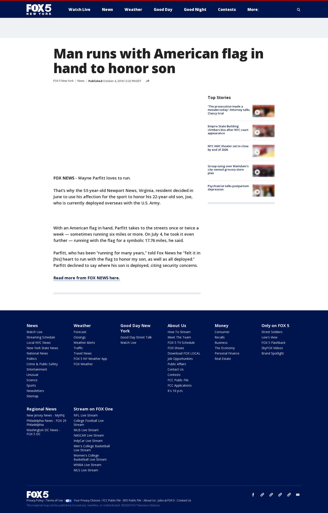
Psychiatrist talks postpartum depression (228, 188)
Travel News (83, 353)
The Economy (225, 348)
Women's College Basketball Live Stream (90, 457)
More (252, 9)
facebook (253, 494)
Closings (80, 337)
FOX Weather (83, 364)
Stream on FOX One (93, 409)
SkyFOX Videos (272, 348)
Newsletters (35, 391)
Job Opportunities (180, 358)
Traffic (78, 348)
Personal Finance (227, 353)
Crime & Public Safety (42, 364)
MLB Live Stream (86, 430)
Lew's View (269, 337)
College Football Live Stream (89, 422)
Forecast (80, 332)
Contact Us (176, 369)
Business (221, 342)
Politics (32, 358)
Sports (31, 385)
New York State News (42, 348)
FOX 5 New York (63, 81)
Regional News (41, 409)
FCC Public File (178, 380)
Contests (174, 375)
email (297, 494)
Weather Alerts (84, 342)
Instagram (262, 494)
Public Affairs (177, 364)
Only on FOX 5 (275, 325)
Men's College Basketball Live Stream (92, 448)
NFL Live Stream (86, 415)
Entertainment (37, 369)
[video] (263, 111)
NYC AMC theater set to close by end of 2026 (228, 148)
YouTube (280, 494)
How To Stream (179, 332)
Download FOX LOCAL (184, 353)
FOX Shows (176, 348)
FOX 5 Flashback (273, 342)
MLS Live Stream (86, 470)
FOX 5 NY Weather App (90, 358)
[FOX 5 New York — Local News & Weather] (41, 9)
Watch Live (34, 332)
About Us (177, 325)
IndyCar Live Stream (88, 441)
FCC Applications (180, 385)
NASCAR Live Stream (89, 435)
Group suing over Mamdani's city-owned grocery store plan (228, 169)
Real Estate (223, 358)
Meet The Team (179, 337)
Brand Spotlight (273, 353)
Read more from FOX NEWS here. (86, 277)
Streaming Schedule (41, 337)
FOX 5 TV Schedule (181, 342)
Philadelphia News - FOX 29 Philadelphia (46, 422)
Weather (82, 325)
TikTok (271, 494)
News (80, 81)
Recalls (220, 337)
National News (37, 353)
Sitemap (32, 396)
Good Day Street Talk (136, 337)
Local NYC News (39, 342)
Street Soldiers (272, 332)
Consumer (222, 332)
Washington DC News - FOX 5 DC (43, 432)
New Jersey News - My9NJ (45, 415)
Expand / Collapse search (298, 9)
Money (221, 325)
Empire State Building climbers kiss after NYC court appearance (228, 129)
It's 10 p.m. (175, 391)
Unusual (32, 375)
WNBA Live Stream (87, 465)
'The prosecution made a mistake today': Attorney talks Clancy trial (229, 109)
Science (32, 380)
